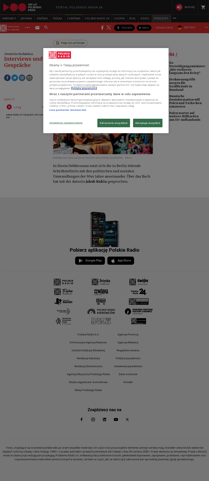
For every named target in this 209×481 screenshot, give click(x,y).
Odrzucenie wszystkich (114, 122)
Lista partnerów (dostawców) (67, 109)
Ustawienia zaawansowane (66, 122)
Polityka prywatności (84, 88)
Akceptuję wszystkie (147, 122)
